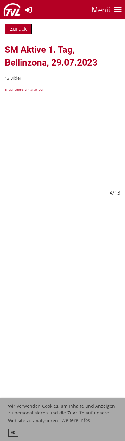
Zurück (18, 28)
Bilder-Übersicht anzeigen (24, 89)
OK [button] (13, 432)
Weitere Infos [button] (76, 420)
